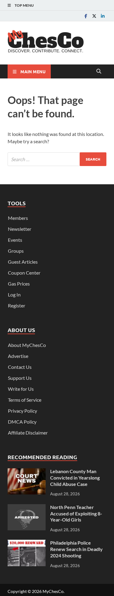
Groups (16, 251)
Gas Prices (19, 283)
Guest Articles (23, 262)
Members (18, 218)
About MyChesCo (27, 345)
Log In (14, 294)
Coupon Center (24, 272)
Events (15, 240)
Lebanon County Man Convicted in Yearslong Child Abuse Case (75, 477)
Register (16, 305)
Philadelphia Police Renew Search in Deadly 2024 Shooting (76, 549)
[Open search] (98, 71)
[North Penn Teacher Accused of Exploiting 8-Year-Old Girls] (27, 508)
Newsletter (19, 229)
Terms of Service (24, 400)
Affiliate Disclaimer (28, 432)
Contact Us (20, 367)
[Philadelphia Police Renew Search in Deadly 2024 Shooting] (27, 543)
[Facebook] (85, 16)
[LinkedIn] (102, 16)
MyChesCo (53, 591)
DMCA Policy (22, 421)
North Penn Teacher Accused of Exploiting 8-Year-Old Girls (76, 513)
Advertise (18, 356)
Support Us (20, 378)
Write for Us (21, 389)
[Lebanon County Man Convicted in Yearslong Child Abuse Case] (27, 472)
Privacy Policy (22, 411)
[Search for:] (57, 159)
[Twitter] (94, 16)
